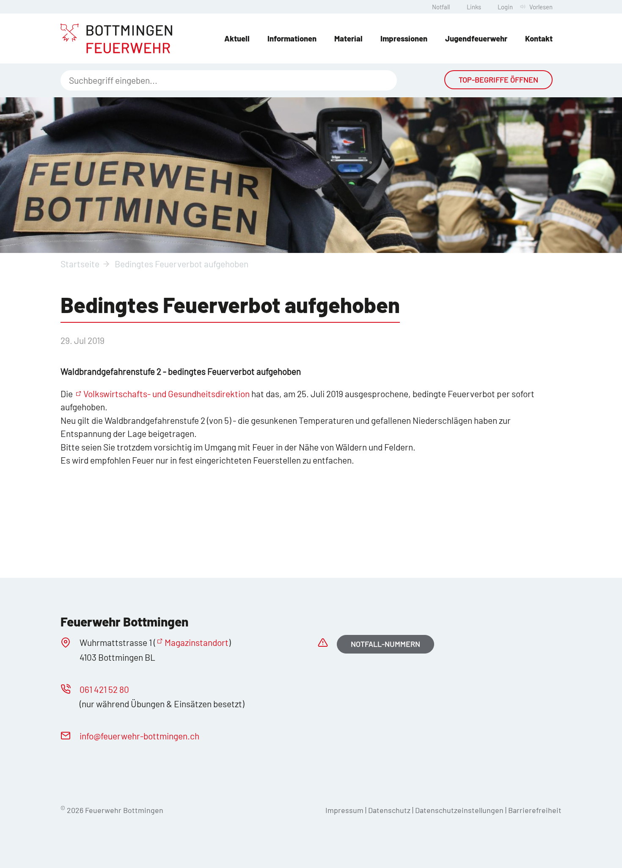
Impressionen (403, 38)
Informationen (292, 38)
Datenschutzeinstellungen (460, 810)
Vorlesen (541, 7)
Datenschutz (389, 810)
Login (505, 7)
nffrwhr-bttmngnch (140, 736)
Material (348, 38)
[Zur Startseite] (116, 38)
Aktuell (237, 38)
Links (474, 7)
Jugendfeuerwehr (476, 38)
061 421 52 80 (104, 689)
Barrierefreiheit (534, 810)
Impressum (344, 810)
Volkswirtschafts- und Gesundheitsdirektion (166, 393)
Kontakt (539, 38)
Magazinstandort (196, 642)
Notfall (441, 7)
